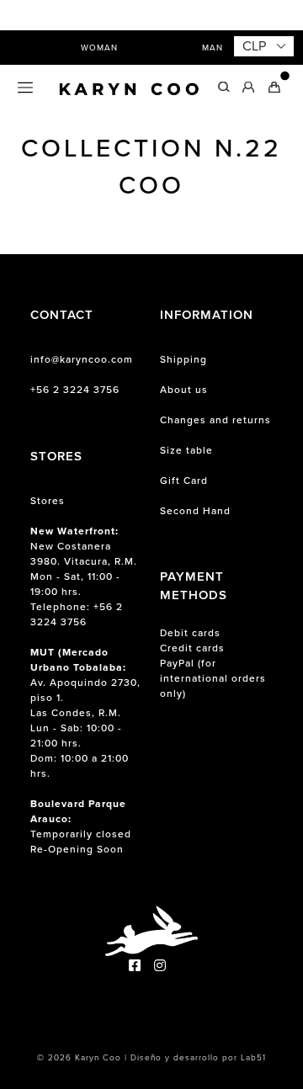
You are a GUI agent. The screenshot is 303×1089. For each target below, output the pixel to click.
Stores (47, 500)
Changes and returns (215, 420)
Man (212, 47)
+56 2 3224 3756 (75, 389)
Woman (99, 47)
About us (184, 389)
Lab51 (253, 1057)
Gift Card (184, 480)
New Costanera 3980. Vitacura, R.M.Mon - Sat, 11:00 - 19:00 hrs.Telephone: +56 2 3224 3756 (83, 576)
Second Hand (195, 510)
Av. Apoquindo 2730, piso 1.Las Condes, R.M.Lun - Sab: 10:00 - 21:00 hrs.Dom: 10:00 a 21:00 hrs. (85, 713)
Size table (186, 450)
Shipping (183, 359)
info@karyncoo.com (81, 359)
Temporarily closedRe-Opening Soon (80, 826)
